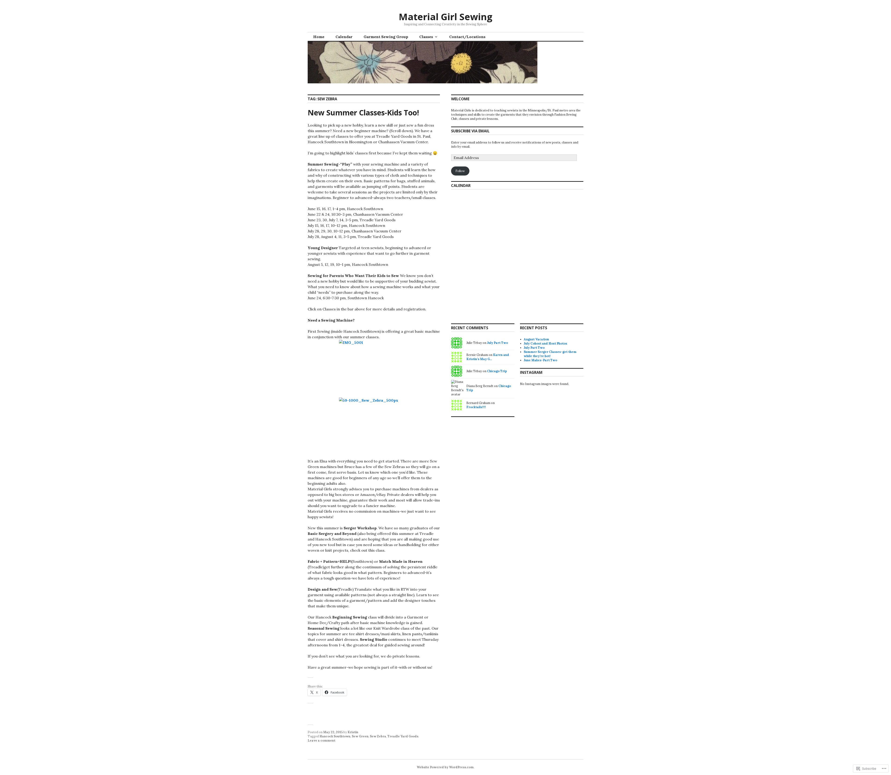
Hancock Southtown (335, 736)
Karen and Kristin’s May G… (487, 357)
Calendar (344, 36)
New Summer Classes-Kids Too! (363, 112)
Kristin (353, 732)
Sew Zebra (378, 736)
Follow (460, 171)
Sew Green (360, 736)
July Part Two (534, 348)
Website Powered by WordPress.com (445, 767)
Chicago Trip (497, 371)
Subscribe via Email (470, 131)
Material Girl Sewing (445, 16)
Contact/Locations (467, 36)
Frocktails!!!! (476, 407)
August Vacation (536, 339)
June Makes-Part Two (540, 360)
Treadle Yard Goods (402, 736)
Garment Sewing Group (386, 36)
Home (318, 36)
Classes (426, 36)
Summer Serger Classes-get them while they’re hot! (550, 354)
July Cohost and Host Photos (545, 343)
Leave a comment (321, 740)
